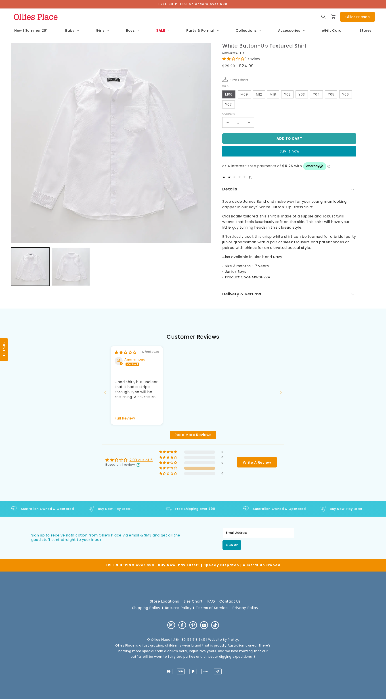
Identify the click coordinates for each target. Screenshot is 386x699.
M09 (244, 94)
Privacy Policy (245, 607)
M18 (273, 94)
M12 (259, 94)
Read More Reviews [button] (193, 434)
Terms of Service (212, 607)
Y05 (331, 94)
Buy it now (289, 151)
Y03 (301, 94)
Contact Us (230, 601)
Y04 (316, 94)
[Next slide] (280, 392)
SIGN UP (232, 545)
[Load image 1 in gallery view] (30, 267)
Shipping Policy (146, 607)
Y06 (345, 94)
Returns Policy (178, 607)
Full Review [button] (125, 418)
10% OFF (4, 349)
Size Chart (239, 80)
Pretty (233, 639)
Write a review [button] (257, 462)
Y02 (287, 94)
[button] (323, 17)
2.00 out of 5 (141, 460)
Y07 (228, 104)
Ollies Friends (357, 16)
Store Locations (164, 601)
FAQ (211, 601)
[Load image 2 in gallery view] (71, 267)
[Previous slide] (105, 392)
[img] (126, 352)
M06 (229, 94)
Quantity (228, 114)
